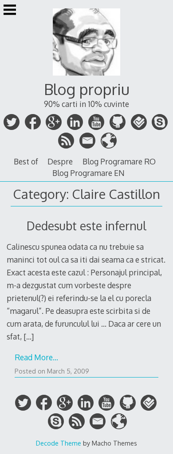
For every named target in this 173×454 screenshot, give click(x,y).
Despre (60, 161)
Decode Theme (58, 443)
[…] (29, 336)
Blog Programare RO (119, 161)
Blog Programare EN (88, 173)
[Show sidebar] (10, 11)
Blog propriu (87, 89)
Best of (26, 161)
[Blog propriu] (86, 76)
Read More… (36, 357)
